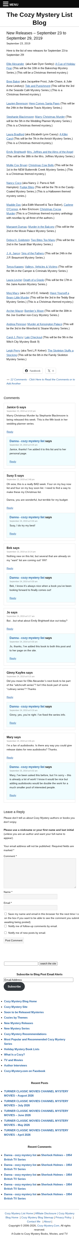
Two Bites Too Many (43, 240)
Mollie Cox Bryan (16, 165)
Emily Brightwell (16, 151)
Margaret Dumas (16, 226)
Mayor (19, 310)
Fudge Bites (27, 187)
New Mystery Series (17, 1028)
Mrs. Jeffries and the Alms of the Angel (50, 151)
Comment (10, 856)
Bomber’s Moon (34, 310)
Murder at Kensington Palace (44, 324)
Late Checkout (33, 337)
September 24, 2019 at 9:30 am (23, 521)
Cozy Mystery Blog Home (20, 1001)
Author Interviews (15, 1065)
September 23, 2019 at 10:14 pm (21, 552)
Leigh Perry (13, 350)
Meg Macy (12, 293)
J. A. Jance (13, 253)
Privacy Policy (63, 1217)
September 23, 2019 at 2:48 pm (21, 479)
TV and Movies (13, 1060)
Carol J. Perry (14, 337)
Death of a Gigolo (33, 279)
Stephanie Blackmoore (20, 116)
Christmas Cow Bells (41, 165)
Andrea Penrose (16, 324)
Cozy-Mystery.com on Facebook (24, 1071)
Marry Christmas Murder (50, 116)
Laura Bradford (15, 134)
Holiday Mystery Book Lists (21, 1049)
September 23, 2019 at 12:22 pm (21, 411)
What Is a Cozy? (14, 1054)
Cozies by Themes (16, 1017)
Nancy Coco (13, 182)
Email (8, 902)
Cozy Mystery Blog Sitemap (37, 1217)
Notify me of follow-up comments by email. (33, 926)
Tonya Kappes (15, 266)
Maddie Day (13, 204)
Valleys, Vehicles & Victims (41, 266)
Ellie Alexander (15, 63)
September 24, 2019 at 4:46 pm (21, 741)
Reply (10, 431)
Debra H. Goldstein (17, 240)
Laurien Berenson (17, 103)
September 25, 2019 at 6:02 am (23, 771)
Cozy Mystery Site (15, 1006)
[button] (6, 4)
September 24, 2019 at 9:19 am (23, 710)
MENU (14, 4)
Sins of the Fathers (32, 253)
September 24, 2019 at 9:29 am (23, 445)
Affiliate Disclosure (45, 1213)
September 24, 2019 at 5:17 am (21, 616)
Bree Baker (13, 81)
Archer (10, 310)
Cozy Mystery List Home (19, 1213)
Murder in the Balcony (41, 226)
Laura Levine (14, 279)
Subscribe (14, 986)
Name (8, 891)
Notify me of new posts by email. (27, 932)
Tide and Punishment (37, 85)
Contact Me (33, 1221)
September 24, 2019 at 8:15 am (21, 676)
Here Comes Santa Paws (44, 103)
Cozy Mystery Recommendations (25, 1034)
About (47, 1221)
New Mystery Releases (18, 1023)
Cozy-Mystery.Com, (48, 1225)
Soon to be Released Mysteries (24, 1012)
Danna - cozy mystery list (27, 441)
